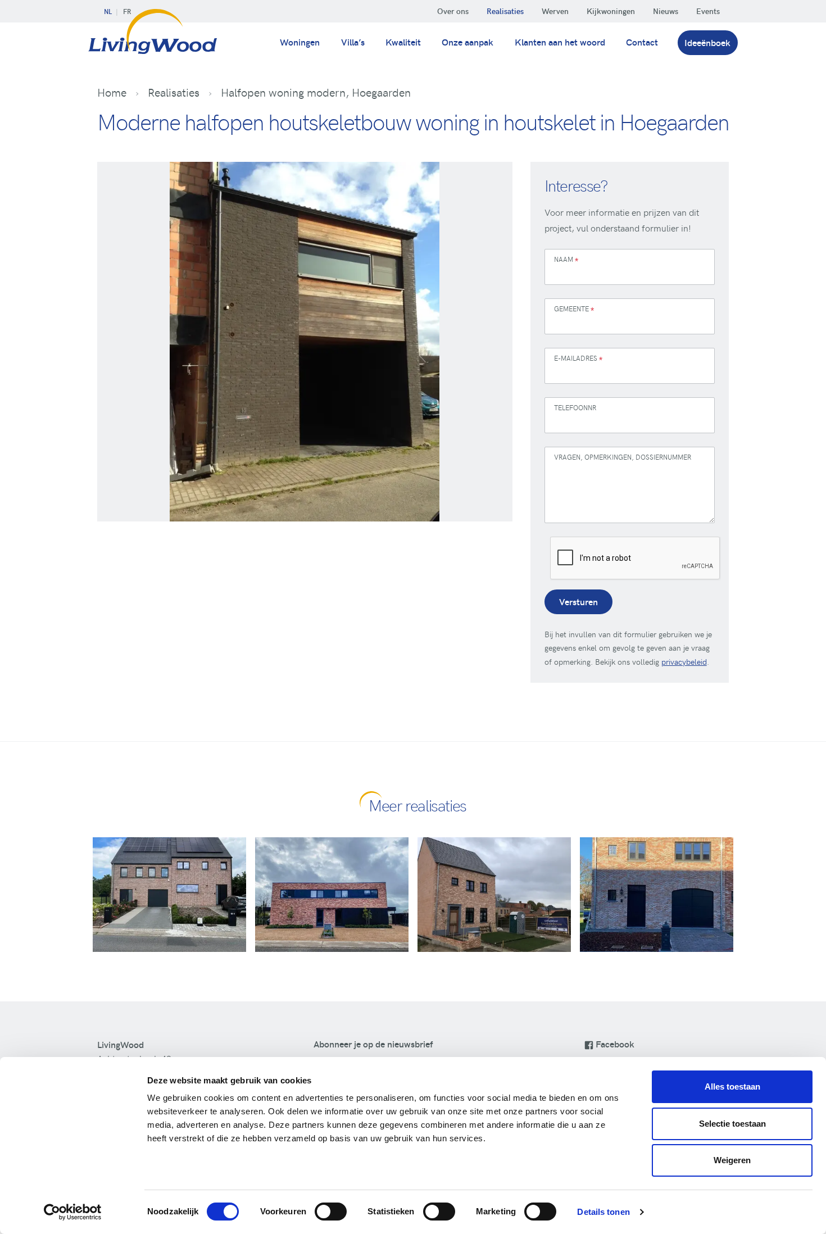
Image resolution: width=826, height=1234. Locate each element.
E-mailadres (578, 359)
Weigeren (732, 1160)
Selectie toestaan (732, 1123)
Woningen (300, 42)
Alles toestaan (732, 1086)
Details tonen (603, 1212)
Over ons (453, 11)
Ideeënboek (707, 42)
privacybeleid (684, 661)
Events (708, 11)
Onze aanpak (467, 42)
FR (127, 11)
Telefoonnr (575, 407)
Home (111, 92)
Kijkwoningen (611, 11)
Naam (566, 260)
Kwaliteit (403, 42)
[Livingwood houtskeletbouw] (152, 38)
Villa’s (353, 42)
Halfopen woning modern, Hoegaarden (316, 92)
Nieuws (665, 11)
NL (108, 11)
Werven (555, 11)
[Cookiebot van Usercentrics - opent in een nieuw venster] (73, 1212)
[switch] (331, 1212)
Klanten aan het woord (560, 42)
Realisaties (505, 11)
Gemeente (574, 310)
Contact (642, 42)
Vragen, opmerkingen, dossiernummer (622, 456)
